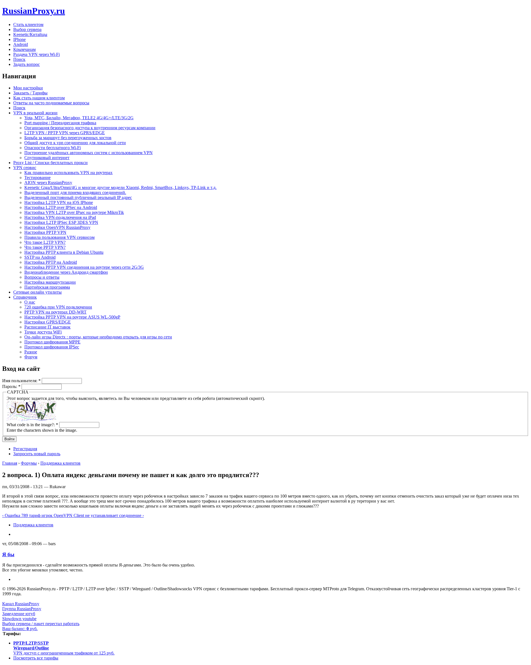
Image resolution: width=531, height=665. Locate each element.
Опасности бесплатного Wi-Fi (52, 147)
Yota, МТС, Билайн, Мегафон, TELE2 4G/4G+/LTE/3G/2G (79, 117)
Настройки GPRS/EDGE (47, 322)
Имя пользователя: (21, 380)
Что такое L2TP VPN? (45, 242)
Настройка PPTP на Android (50, 262)
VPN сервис (24, 167)
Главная (9, 463)
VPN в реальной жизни (35, 112)
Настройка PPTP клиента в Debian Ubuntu (63, 252)
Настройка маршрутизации (50, 282)
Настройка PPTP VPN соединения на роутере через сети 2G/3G (84, 267)
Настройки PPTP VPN (45, 232)
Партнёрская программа (47, 287)
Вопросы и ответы (41, 277)
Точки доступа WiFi (43, 332)
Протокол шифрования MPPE (52, 342)
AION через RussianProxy (48, 182)
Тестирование (37, 177)
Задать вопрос (26, 64)
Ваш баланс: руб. (20, 628)
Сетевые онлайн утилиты (37, 292)
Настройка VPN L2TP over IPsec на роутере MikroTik (74, 212)
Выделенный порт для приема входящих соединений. (75, 192)
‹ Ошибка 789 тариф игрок (28, 515)
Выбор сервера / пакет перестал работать (40, 623)
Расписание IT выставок (47, 327)
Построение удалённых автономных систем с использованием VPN (88, 152)
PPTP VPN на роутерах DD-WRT (55, 312)
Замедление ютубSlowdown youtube (19, 616)
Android (20, 44)
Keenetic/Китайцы (30, 34)
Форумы (29, 463)
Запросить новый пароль (36, 453)
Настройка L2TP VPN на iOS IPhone (58, 202)
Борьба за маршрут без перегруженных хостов (67, 137)
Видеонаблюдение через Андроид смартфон (66, 272)
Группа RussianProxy (21, 608)
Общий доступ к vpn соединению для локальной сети (75, 142)
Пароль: (11, 386)
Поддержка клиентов (60, 463)
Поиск (19, 59)
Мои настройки (28, 88)
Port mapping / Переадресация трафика (60, 122)
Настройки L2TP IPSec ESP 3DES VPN (61, 222)
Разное (30, 352)
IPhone (19, 39)
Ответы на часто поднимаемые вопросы (51, 102)
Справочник (25, 297)
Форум (30, 357)
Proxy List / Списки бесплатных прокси (50, 162)
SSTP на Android (40, 257)
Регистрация (25, 448)
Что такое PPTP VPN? (45, 247)
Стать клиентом (28, 24)
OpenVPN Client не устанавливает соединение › (99, 515)
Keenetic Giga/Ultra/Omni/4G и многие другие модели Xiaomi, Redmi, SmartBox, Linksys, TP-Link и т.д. (120, 187)
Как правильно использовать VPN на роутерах (68, 172)
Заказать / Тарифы (30, 92)
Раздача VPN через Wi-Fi (36, 54)
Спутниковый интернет (46, 157)
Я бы (8, 554)
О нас (29, 302)
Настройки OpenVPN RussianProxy (57, 227)
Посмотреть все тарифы (35, 658)
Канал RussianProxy (20, 603)
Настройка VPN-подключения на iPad (60, 217)
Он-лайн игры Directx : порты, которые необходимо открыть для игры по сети (98, 337)
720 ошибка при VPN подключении (58, 307)
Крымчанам (24, 49)
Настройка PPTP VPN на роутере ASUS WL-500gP (72, 317)
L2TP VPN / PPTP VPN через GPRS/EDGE (64, 132)
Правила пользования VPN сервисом (59, 237)
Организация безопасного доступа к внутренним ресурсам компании (89, 127)
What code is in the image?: (32, 424)
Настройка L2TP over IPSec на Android (60, 207)
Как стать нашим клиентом (39, 97)
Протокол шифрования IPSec (51, 347)
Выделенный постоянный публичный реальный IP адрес (78, 197)
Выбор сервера (27, 29)
